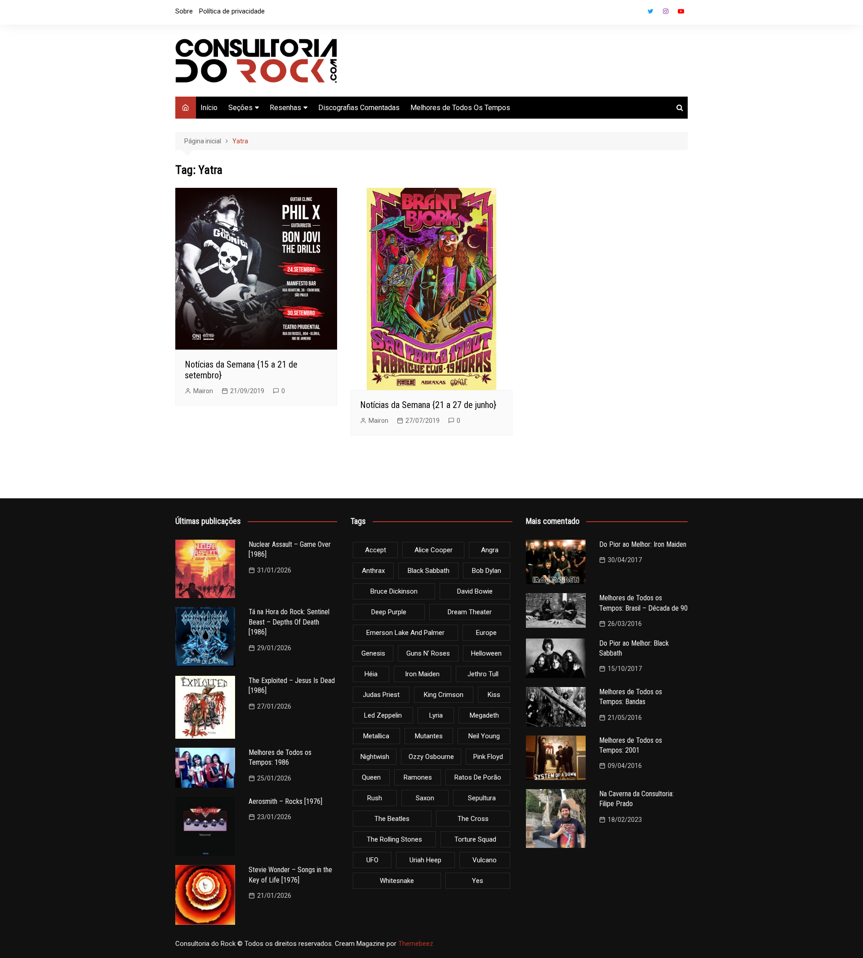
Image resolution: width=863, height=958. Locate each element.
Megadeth (484, 715)
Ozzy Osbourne (431, 757)
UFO (372, 860)
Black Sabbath (428, 571)
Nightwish (374, 757)
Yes (477, 881)
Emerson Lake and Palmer (405, 633)
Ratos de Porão (477, 777)
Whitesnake (397, 881)
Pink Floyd (488, 757)
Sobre (184, 11)
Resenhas (285, 107)
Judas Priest (381, 695)
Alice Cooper (433, 550)
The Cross (473, 819)
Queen (371, 777)
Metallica (376, 736)
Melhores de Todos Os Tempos (460, 107)
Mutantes (429, 736)
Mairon (203, 391)
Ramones (418, 777)
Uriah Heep (425, 860)
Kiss (494, 695)
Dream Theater (470, 612)
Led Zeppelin (383, 715)
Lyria (436, 715)
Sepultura (482, 798)
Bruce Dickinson (394, 591)
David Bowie (475, 591)
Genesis (373, 653)
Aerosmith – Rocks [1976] (285, 801)
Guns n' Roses (428, 653)
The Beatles (391, 819)
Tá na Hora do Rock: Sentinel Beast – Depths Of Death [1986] (289, 622)
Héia (371, 674)
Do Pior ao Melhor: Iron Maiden (642, 544)
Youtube (681, 11)
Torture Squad (475, 839)
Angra (489, 550)
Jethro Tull (482, 674)
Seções (240, 107)
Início (209, 107)
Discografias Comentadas (359, 107)
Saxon (425, 798)
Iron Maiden (422, 674)
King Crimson (443, 695)
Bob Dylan (486, 571)
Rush (374, 798)
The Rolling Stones (394, 839)
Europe (486, 633)
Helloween (486, 653)
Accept (375, 550)
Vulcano (484, 860)
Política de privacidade (232, 11)
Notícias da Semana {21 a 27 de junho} (428, 404)
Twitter (650, 11)
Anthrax (373, 571)
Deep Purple (388, 612)
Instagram (665, 11)
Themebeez (415, 944)
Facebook (635, 13)
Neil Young (484, 736)
